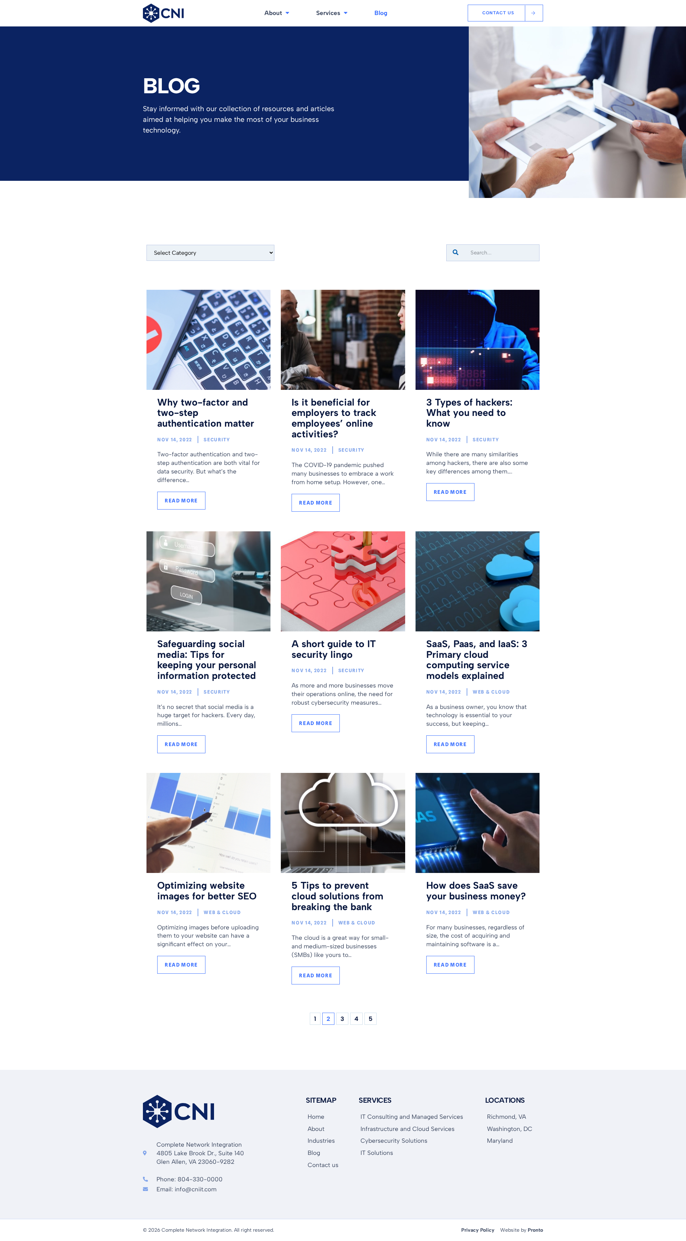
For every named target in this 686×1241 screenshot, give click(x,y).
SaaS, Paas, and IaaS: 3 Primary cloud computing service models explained (477, 659)
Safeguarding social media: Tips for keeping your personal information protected (206, 659)
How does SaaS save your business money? (476, 890)
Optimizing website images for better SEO (207, 890)
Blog (380, 12)
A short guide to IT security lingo (334, 649)
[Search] (455, 253)
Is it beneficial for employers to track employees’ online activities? (334, 418)
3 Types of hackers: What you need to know (469, 412)
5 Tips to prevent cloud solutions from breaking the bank (337, 895)
